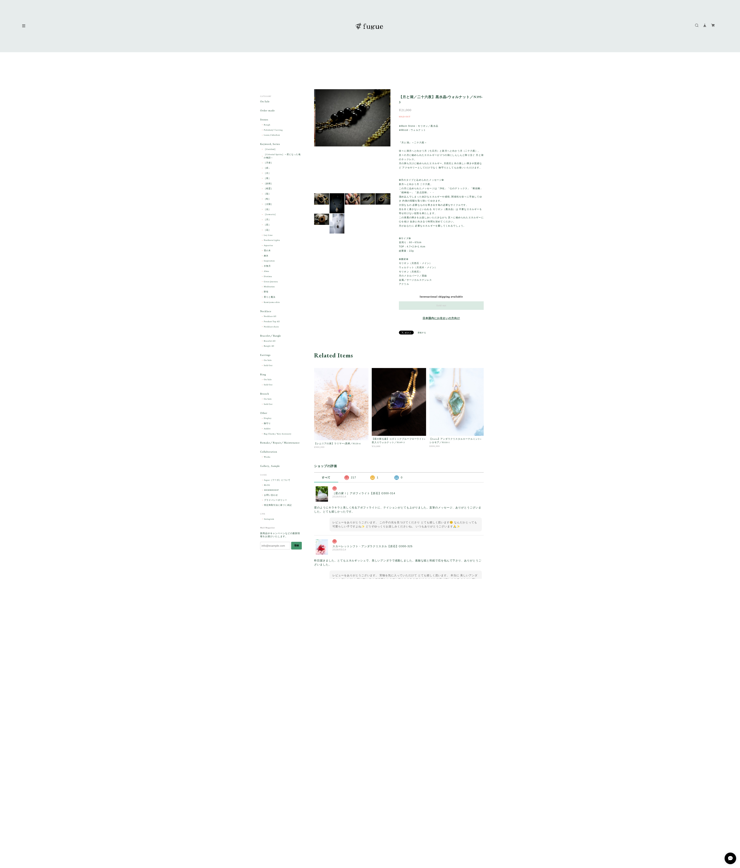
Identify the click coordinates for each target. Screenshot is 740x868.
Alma (266, 271)
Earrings (265, 355)
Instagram (269, 519)
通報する (422, 333)
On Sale (265, 101)
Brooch (264, 394)
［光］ (267, 209)
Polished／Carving (273, 130)
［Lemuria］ (270, 214)
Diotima (268, 276)
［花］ (267, 230)
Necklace (265, 311)
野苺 (266, 292)
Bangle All (269, 346)
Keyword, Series (270, 144)
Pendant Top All (272, 321)
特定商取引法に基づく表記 (278, 505)
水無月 (267, 266)
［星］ (267, 225)
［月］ (267, 219)
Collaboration (268, 452)
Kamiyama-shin (272, 302)
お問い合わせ (271, 495)
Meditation (269, 286)
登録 (296, 545)
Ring (263, 374)
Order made (267, 110)
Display (268, 418)
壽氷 (266, 256)
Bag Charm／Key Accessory (277, 434)
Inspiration (269, 261)
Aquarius (268, 245)
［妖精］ (268, 183)
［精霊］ (268, 188)
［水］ (267, 173)
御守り (267, 423)
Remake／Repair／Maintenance (280, 443)
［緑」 (267, 168)
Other (263, 413)
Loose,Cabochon (272, 135)
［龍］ (267, 193)
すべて (326, 477)
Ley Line (268, 235)
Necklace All (270, 316)
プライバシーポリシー (275, 500)
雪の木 (267, 250)
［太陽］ (268, 204)
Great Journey (271, 281)
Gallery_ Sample (270, 466)
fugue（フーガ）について (277, 480)
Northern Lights (272, 240)
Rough (267, 125)
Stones (264, 119)
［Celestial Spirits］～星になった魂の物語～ (282, 156)
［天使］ (268, 162)
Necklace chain (271, 326)
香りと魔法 (269, 297)
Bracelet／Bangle (270, 336)
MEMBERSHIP (271, 490)
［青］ (267, 178)
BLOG (267, 485)
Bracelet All (270, 341)
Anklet (267, 428)
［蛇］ (267, 199)
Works (267, 457)
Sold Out (268, 365)
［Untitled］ (270, 149)
